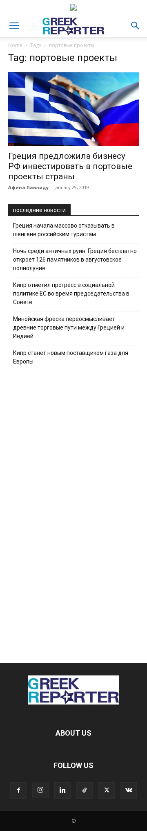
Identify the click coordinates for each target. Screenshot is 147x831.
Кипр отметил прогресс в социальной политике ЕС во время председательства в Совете (71, 293)
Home (15, 45)
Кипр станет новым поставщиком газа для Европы (70, 357)
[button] (14, 26)
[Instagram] (40, 790)
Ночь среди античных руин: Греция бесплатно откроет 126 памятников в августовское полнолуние (75, 259)
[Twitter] (106, 790)
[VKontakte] (128, 790)
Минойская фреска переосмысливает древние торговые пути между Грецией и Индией (69, 327)
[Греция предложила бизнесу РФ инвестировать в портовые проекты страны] (73, 109)
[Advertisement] (73, 512)
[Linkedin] (62, 790)
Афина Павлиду (28, 187)
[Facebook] (18, 790)
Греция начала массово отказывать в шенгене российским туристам (64, 229)
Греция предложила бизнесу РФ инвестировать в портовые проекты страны (70, 166)
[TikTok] (84, 790)
